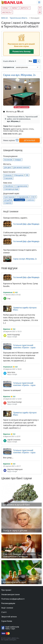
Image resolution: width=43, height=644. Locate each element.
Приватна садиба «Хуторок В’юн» (24, 308)
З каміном (30, 200)
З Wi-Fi (33, 197)
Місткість (6, 12)
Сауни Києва (6, 621)
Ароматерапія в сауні (14, 582)
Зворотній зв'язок (9, 616)
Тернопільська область (18, 18)
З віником (8, 175)
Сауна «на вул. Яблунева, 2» (19, 75)
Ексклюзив (8, 160)
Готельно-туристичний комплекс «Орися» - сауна (24, 346)
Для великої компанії (21, 167)
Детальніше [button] (29, 140)
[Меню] (39, 2)
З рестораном (9, 197)
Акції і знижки (7, 608)
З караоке (8, 203)
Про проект (6, 590)
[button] (40, 12)
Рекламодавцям (8, 603)
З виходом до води (11, 189)
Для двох (7, 167)
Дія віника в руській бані (16, 504)
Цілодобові (8, 200)
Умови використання (10, 594)
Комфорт (18, 160)
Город (4, 8)
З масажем (8, 178)
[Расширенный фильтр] (40, 8)
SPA (27, 175)
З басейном (8, 186)
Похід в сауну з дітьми (15, 530)
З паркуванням (23, 197)
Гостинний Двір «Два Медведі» (26, 224)
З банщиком (18, 175)
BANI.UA (4, 18)
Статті (4, 612)
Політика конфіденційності (12, 599)
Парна (14, 8)
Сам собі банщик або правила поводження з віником (19, 555)
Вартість (24, 8)
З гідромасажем (21, 186)
